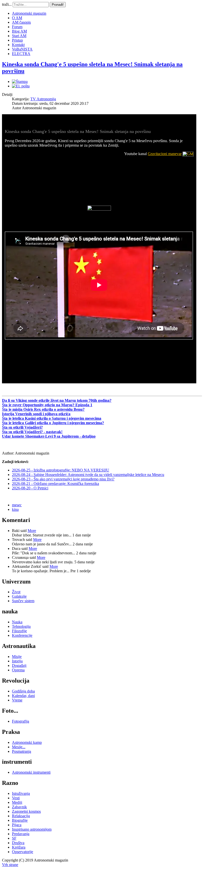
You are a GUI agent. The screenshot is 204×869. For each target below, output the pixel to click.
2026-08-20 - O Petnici (30, 488)
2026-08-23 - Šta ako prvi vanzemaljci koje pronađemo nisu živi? (63, 479)
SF (14, 838)
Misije (17, 656)
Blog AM (19, 31)
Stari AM (19, 36)
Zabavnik (19, 807)
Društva (18, 843)
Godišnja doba (23, 691)
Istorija (17, 661)
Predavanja (20, 834)
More (32, 530)
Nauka (17, 622)
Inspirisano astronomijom (31, 829)
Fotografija (20, 721)
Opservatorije (22, 852)
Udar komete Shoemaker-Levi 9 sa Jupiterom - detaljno (49, 436)
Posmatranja (21, 751)
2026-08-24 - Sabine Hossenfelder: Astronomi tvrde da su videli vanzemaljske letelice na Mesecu (88, 474)
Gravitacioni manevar (165, 154)
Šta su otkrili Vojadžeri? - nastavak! (32, 432)
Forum (17, 27)
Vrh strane (10, 865)
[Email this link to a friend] (21, 86)
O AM (17, 18)
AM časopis (21, 22)
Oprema (18, 670)
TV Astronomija (43, 99)
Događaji (19, 665)
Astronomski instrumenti (31, 772)
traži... (7, 4)
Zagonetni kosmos (26, 811)
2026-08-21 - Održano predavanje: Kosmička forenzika (55, 483)
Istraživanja (21, 793)
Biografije (20, 820)
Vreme (17, 700)
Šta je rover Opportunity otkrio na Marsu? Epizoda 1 (47, 405)
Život (16, 592)
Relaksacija (21, 816)
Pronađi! (58, 4)
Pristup (17, 40)
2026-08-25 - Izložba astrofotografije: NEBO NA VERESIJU (60, 470)
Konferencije (22, 635)
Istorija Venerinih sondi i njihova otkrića (36, 414)
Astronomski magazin (29, 13)
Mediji (17, 802)
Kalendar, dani (23, 696)
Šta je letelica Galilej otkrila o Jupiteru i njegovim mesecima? (53, 423)
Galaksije (19, 596)
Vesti (16, 798)
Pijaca (16, 825)
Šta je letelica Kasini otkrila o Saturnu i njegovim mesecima (51, 418)
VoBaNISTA (22, 49)
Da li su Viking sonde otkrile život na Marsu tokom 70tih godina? (56, 400)
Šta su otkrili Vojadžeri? (22, 427)
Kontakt (18, 45)
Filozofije (19, 631)
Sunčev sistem (23, 601)
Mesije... (18, 747)
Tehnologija (21, 626)
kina (15, 509)
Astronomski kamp (27, 742)
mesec (17, 505)
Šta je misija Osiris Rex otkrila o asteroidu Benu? (43, 409)
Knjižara (18, 847)
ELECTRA (21, 54)
